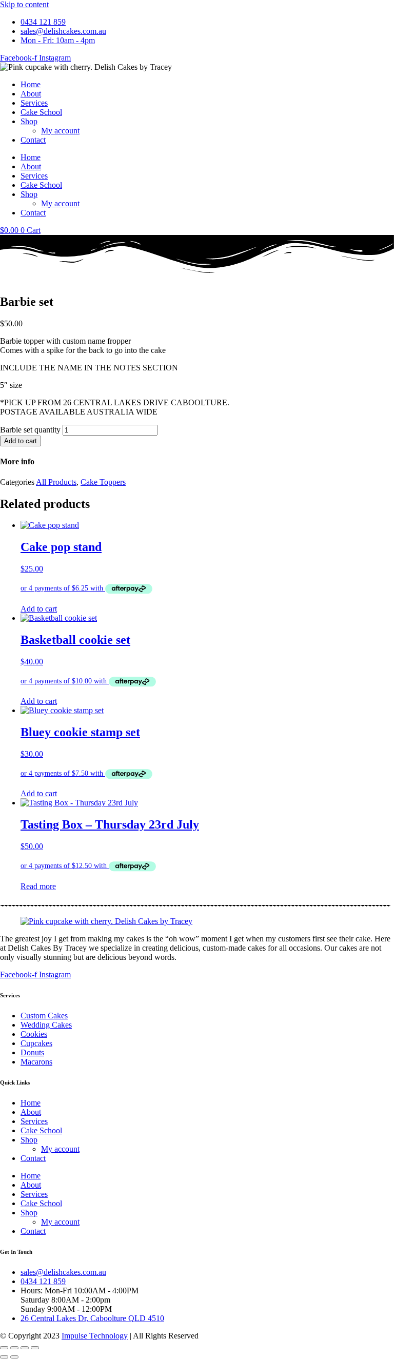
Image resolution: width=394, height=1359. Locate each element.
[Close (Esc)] (35, 1347)
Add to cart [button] (39, 608)
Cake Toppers (103, 482)
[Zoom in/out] (4, 1347)
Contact (33, 139)
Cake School (41, 112)
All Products (56, 482)
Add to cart (20, 441)
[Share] (25, 1347)
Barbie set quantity (30, 429)
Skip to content (24, 4)
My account (60, 130)
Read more (38, 886)
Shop (29, 121)
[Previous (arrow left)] (4, 1356)
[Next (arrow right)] (14, 1356)
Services (34, 103)
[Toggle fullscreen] (14, 1347)
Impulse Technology (95, 1335)
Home (31, 84)
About (31, 93)
